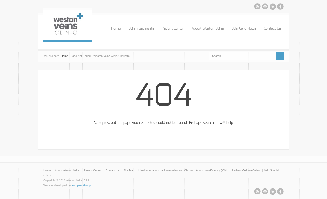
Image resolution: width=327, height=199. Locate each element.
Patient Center (173, 28)
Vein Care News (243, 28)
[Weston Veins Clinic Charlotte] (68, 35)
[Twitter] (273, 7)
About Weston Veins (208, 28)
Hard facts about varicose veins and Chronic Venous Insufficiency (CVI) (183, 170)
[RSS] (257, 7)
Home (116, 28)
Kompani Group (81, 185)
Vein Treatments (141, 28)
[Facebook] (280, 7)
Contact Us (272, 28)
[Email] (265, 7)
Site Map (129, 170)
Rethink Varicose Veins (246, 170)
